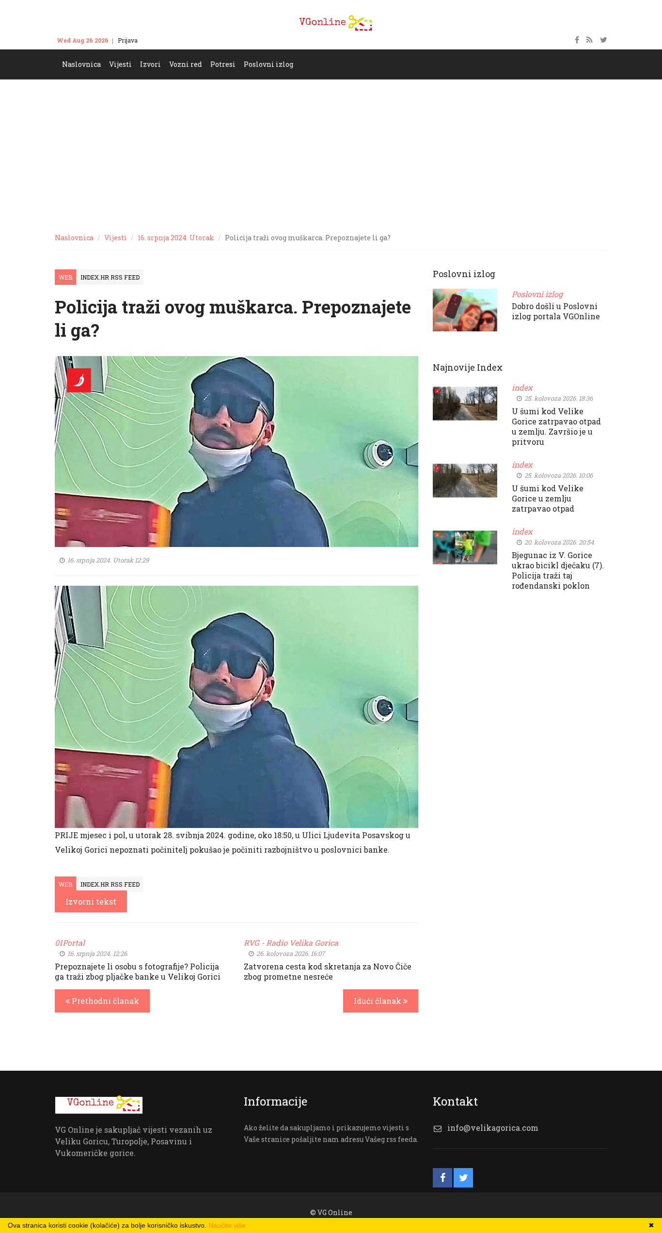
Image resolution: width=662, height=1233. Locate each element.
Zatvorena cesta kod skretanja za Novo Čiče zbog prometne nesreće (327, 971)
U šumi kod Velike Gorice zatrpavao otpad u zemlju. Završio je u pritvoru (556, 426)
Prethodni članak (104, 1001)
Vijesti (115, 237)
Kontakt (158, 40)
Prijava (128, 40)
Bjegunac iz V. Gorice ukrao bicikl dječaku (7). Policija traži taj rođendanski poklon (558, 570)
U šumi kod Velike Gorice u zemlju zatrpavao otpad (547, 498)
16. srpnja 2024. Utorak (176, 237)
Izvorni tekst (90, 901)
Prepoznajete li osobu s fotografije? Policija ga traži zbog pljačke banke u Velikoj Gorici (138, 971)
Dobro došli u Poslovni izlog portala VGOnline (556, 311)
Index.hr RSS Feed (110, 277)
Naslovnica (74, 237)
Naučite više (227, 1225)
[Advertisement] (331, 152)
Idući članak (378, 1001)
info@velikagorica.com (492, 1128)
